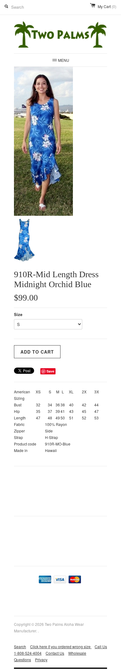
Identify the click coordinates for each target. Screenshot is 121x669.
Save (50, 371)
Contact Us (55, 653)
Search (20, 646)
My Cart (107, 6)
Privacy (41, 659)
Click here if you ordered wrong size (61, 646)
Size (18, 314)
